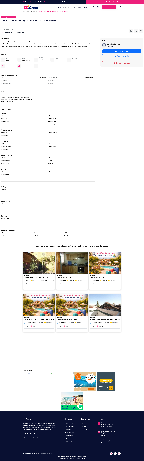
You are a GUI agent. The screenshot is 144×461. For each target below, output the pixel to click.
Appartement (34, 11)
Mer (82, 423)
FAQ (66, 438)
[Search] (93, 7)
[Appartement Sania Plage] (72, 263)
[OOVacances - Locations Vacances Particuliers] (24, 11)
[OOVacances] (30, 7)
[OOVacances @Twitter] (120, 2)
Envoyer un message (123, 51)
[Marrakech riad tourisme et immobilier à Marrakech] (105, 305)
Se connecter (104, 1)
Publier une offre (108, 7)
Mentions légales (69, 432)
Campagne (84, 429)
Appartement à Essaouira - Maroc (67, 319)
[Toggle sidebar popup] (119, 7)
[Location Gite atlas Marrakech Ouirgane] (39, 263)
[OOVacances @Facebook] (117, 2)
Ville (82, 432)
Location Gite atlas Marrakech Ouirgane (36, 277)
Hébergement (77, 7)
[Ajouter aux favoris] (141, 31)
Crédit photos (68, 441)
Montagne (84, 426)
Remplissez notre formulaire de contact (109, 434)
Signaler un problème (123, 63)
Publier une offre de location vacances (33, 438)
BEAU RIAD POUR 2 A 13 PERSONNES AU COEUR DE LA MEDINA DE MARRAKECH (47, 319)
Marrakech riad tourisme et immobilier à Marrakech (105, 319)
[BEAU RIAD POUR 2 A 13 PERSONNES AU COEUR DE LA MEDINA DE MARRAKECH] (39, 305)
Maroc (27, 11)
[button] (98, 7)
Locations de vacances (52, 1)
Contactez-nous (69, 426)
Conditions (68, 429)
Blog (85, 7)
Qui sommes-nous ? (70, 423)
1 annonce (110, 46)
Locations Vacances (64, 7)
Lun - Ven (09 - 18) (37, 1)
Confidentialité (69, 435)
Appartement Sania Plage (64, 277)
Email (26, 1)
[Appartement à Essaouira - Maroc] (72, 305)
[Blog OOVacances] (119, 453)
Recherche (65, 1)
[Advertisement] (68, 351)
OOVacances (36, 453)
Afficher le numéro (123, 56)
